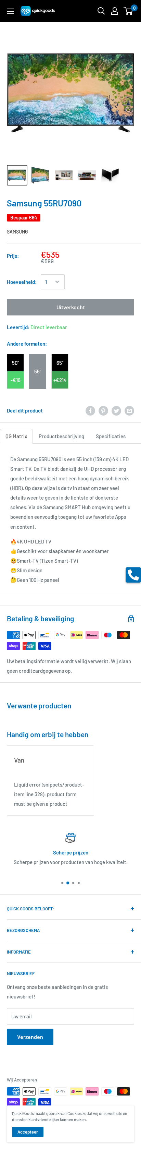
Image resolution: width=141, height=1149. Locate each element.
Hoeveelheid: (22, 282)
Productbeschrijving (61, 436)
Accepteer (27, 1132)
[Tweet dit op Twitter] (116, 410)
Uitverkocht (70, 307)
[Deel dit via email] (129, 410)
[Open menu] (10, 11)
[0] (128, 11)
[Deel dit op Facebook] (90, 410)
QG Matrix (16, 436)
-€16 (16, 380)
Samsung (17, 232)
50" (15, 363)
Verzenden (30, 1036)
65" (59, 363)
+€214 (60, 380)
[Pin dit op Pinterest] (103, 410)
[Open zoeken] (101, 11)
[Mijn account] (114, 11)
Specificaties (111, 436)
